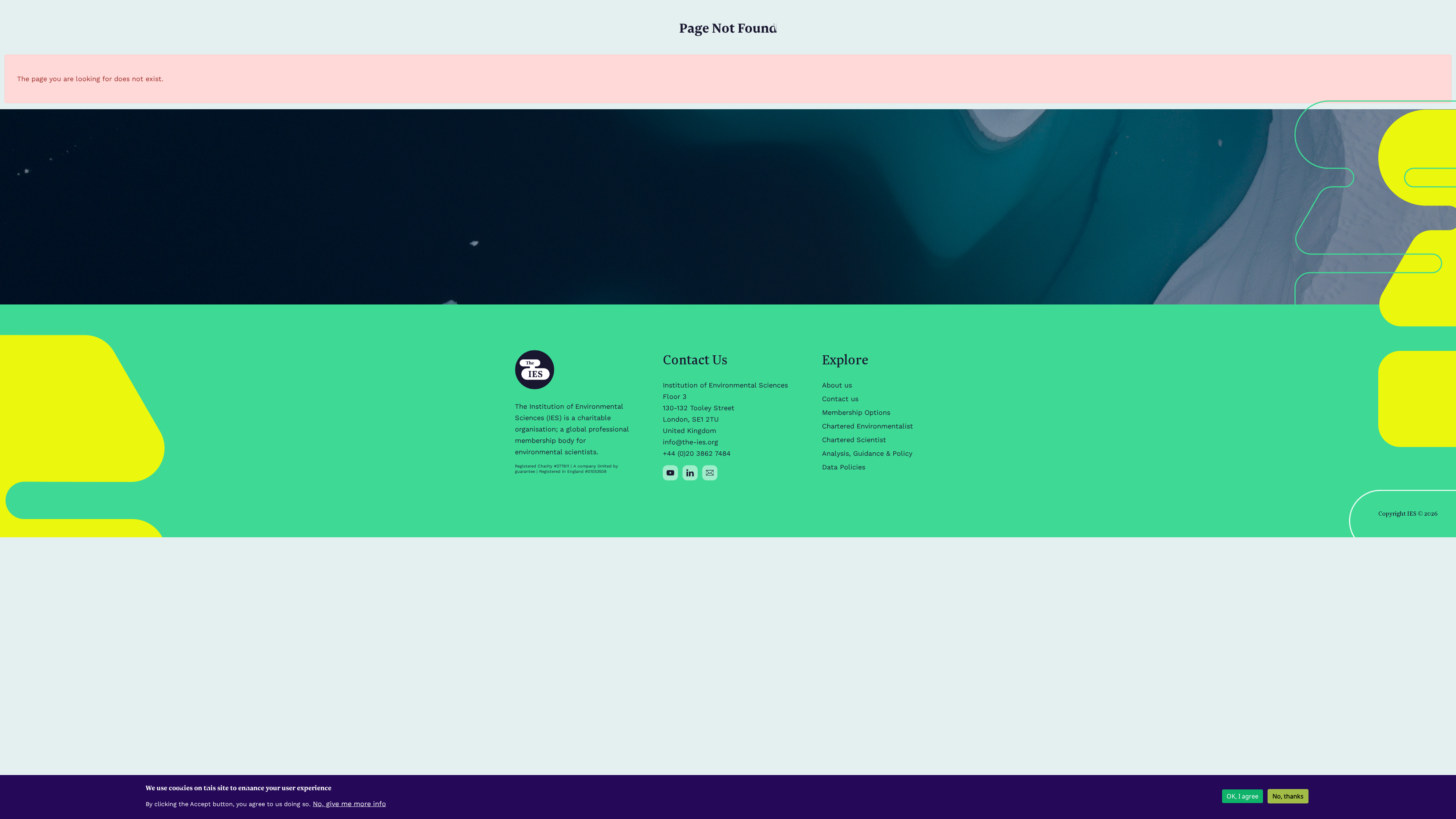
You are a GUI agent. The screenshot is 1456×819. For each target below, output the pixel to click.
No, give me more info (349, 804)
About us (837, 385)
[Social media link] (670, 472)
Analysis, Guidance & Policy (867, 453)
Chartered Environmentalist (867, 426)
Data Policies (843, 467)
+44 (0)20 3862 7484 (697, 453)
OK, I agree (1242, 796)
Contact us (840, 399)
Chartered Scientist (854, 440)
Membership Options (856, 412)
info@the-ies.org (690, 442)
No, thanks (1288, 796)
